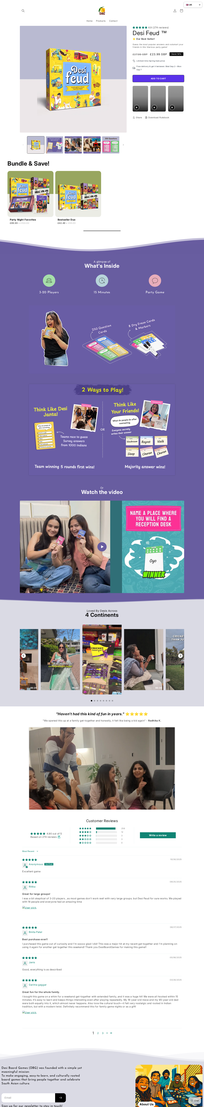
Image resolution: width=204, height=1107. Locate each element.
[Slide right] (123, 145)
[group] (30, 198)
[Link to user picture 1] (29, 913)
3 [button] (103, 1033)
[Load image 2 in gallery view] (54, 144)
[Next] (180, 656)
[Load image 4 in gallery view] (92, 144)
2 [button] (98, 1033)
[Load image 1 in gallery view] (35, 144)
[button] (23, 10)
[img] (29, 859)
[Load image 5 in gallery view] (110, 144)
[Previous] (23, 656)
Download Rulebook (158, 117)
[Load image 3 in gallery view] (73, 144)
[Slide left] (23, 145)
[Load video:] (102, 547)
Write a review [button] (158, 835)
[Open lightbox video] (102, 660)
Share (139, 117)
